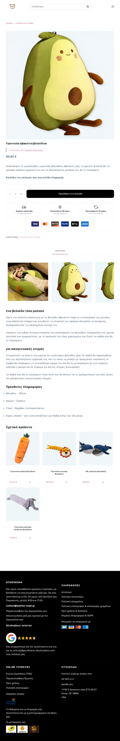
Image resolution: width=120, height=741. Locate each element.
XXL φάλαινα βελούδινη (95, 471)
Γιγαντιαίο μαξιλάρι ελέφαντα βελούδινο (23, 528)
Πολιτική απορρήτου (72, 601)
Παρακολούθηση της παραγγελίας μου (26, 611)
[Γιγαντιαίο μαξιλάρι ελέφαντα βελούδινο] (23, 504)
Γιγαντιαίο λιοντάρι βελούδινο (59, 472)
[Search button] (88, 7)
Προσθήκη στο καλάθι (70, 193)
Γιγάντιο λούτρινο (29, 237)
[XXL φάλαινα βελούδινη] (96, 448)
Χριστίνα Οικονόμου (34, 150)
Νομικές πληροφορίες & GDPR (77, 615)
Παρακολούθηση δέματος (19, 678)
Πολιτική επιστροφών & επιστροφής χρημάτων (86, 606)
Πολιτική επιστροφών (17, 687)
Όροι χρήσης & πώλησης (74, 610)
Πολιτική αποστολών (72, 596)
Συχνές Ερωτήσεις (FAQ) (19, 673)
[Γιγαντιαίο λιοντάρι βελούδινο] (59, 448)
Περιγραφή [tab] (60, 251)
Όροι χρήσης (12, 683)
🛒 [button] (30, 482)
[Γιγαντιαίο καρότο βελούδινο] (23, 448)
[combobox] (58, 6)
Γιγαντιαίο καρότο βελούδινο (22, 471)
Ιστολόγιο (66, 592)
